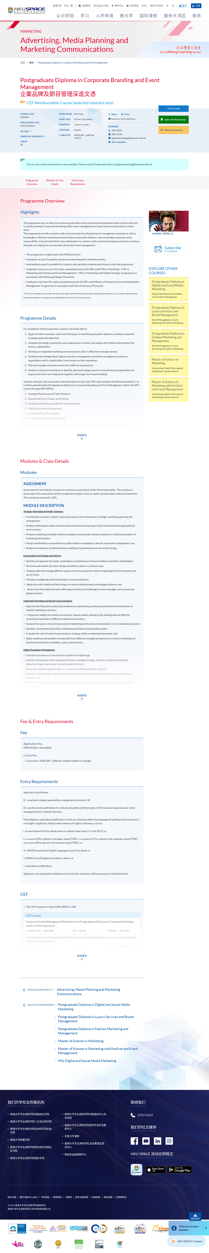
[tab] (82, 201)
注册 (198, 5)
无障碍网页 (121, 1197)
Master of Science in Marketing (80, 1041)
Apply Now (173, 108)
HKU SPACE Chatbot (190, 1241)
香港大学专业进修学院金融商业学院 (29, 1114)
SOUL (144, 5)
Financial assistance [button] (31, 136)
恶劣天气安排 (156, 5)
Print (126, 114)
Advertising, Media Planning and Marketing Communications (74, 44)
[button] (173, 5)
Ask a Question (118, 142)
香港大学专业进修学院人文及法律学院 (31, 1121)
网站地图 (108, 1197)
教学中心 (118, 5)
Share (114, 114)
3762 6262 (145, 1115)
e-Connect (173, 249)
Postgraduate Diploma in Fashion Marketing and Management (93, 1031)
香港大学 (57, 5)
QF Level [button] (25, 131)
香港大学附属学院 (20, 1139)
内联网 (68, 1197)
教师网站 (57, 1197)
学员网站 (133, 5)
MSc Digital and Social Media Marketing (87, 1061)
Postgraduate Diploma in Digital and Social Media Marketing (94, 1007)
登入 (184, 6)
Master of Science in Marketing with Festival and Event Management (98, 1051)
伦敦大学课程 (72, 1136)
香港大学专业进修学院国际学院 (27, 1158)
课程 (31, 62)
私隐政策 (96, 1197)
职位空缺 (12, 1197)
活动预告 (85, 5)
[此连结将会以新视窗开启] (156, 1169)
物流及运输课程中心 (76, 1154)
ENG (66, 5)
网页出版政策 (81, 1197)
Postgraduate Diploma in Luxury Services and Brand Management (96, 1019)
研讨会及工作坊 (100, 5)
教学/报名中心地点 (29, 1197)
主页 (22, 62)
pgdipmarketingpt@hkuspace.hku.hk (129, 138)
